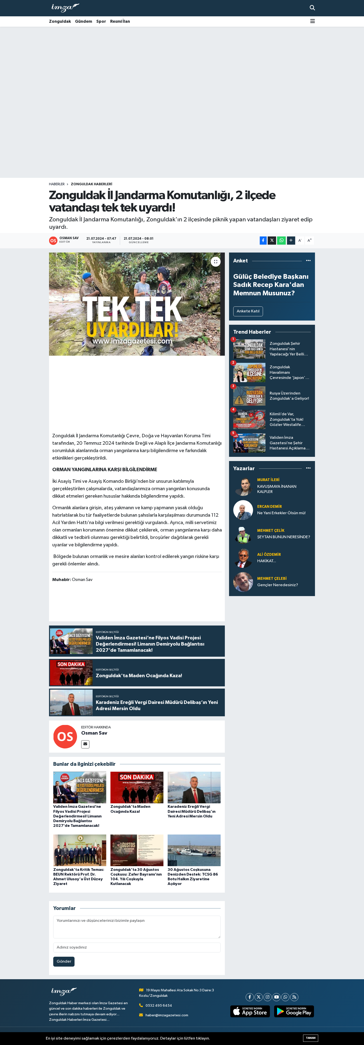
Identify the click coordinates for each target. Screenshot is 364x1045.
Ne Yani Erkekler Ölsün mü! (281, 513)
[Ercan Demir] (243, 510)
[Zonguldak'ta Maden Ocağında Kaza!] (136, 787)
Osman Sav (94, 733)
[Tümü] (308, 261)
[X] (259, 997)
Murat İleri (268, 480)
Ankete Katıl (248, 311)
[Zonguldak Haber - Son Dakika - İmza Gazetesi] (67, 8)
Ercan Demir (269, 507)
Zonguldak (60, 21)
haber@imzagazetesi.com (167, 1015)
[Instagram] (267, 997)
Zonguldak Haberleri (91, 184)
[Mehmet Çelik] (243, 534)
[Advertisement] (182, 65)
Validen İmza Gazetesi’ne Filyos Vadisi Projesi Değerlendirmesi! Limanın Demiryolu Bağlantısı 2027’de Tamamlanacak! (77, 816)
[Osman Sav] (65, 736)
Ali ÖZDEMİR (269, 555)
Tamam (310, 1038)
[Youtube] (276, 997)
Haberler (57, 184)
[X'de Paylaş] (272, 240)
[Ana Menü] (312, 21)
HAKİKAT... (266, 561)
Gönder (64, 961)
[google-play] (294, 1011)
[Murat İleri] (243, 486)
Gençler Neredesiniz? (277, 585)
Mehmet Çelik (270, 531)
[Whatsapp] (285, 997)
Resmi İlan (120, 21)
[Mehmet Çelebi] (243, 582)
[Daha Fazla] (291, 240)
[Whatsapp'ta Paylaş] (281, 240)
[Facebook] (250, 997)
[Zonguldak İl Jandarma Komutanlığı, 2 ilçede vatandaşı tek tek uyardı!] (137, 304)
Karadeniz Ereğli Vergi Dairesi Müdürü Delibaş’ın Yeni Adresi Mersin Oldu (191, 811)
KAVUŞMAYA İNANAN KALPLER (276, 489)
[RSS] (294, 997)
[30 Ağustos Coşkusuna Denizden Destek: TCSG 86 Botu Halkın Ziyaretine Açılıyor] (194, 850)
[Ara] (312, 8)
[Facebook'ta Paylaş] (263, 240)
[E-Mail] (85, 744)
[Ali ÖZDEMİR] (243, 558)
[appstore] (250, 1011)
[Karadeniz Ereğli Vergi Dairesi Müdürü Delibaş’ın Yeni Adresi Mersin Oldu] (194, 787)
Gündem (83, 21)
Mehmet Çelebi (272, 579)
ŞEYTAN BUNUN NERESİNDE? (283, 537)
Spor (101, 21)
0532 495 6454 (159, 1005)
